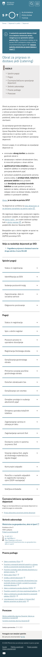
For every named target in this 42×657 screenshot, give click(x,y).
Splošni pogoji (13, 73)
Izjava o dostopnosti (9, 649)
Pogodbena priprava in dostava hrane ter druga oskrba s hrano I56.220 (21, 249)
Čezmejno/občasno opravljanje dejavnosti (21, 81)
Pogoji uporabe (32, 647)
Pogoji (10, 77)
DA (22, 637)
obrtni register (14, 222)
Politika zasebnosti (17, 647)
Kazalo (4, 647)
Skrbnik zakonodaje (16, 86)
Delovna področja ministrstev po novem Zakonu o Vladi (22, 47)
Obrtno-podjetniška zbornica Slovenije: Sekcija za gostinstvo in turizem (18, 617)
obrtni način (9, 220)
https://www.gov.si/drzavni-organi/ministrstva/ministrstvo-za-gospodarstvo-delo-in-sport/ (21, 542)
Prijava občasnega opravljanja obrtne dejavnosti (19, 513)
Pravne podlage (14, 90)
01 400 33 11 (8, 536)
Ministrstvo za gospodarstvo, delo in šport (20, 524)
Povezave (12, 93)
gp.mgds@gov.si (10, 538)
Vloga (4, 200)
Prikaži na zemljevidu (10, 532)
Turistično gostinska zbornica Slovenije (15, 621)
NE (24, 637)
